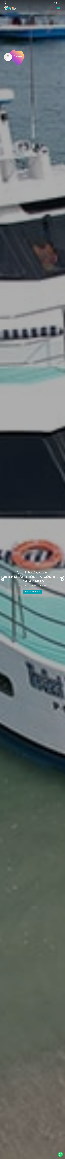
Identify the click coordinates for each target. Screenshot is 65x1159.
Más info (16, 60)
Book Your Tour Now (31, 591)
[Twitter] (54, 3)
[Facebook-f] (51, 3)
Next (62, 579)
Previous (2, 579)
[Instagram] (56, 3)
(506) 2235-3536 (11, 2)
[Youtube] (59, 3)
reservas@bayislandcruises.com (15, 4)
